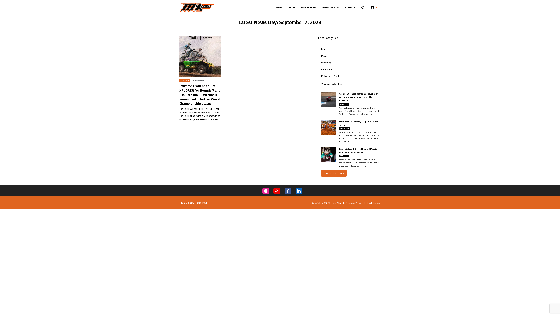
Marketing (326, 62)
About (291, 7)
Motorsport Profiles (331, 76)
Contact (350, 7)
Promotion (326, 69)
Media (324, 56)
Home (279, 7)
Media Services (330, 7)
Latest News (308, 7)
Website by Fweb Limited (367, 203)
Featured (325, 49)
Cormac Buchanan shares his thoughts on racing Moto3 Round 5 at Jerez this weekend (358, 97)
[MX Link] (197, 7)
